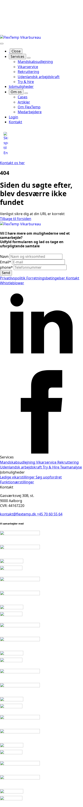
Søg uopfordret (49, 477)
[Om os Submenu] (26, 93)
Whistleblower (12, 282)
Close (16, 51)
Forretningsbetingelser (46, 278)
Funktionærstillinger (17, 482)
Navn (5, 256)
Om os (16, 91)
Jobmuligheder (21, 86)
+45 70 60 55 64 (49, 514)
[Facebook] (41, 452)
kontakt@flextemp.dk (18, 514)
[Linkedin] (41, 367)
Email (5, 262)
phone (6, 267)
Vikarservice (46, 462)
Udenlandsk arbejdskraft (21, 467)
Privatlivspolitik (13, 278)
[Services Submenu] (29, 58)
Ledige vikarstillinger (18, 477)
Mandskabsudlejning (18, 462)
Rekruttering (68, 462)
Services (17, 56)
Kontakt (72, 278)
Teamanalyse (71, 467)
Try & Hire (51, 467)
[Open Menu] (2, 43)
